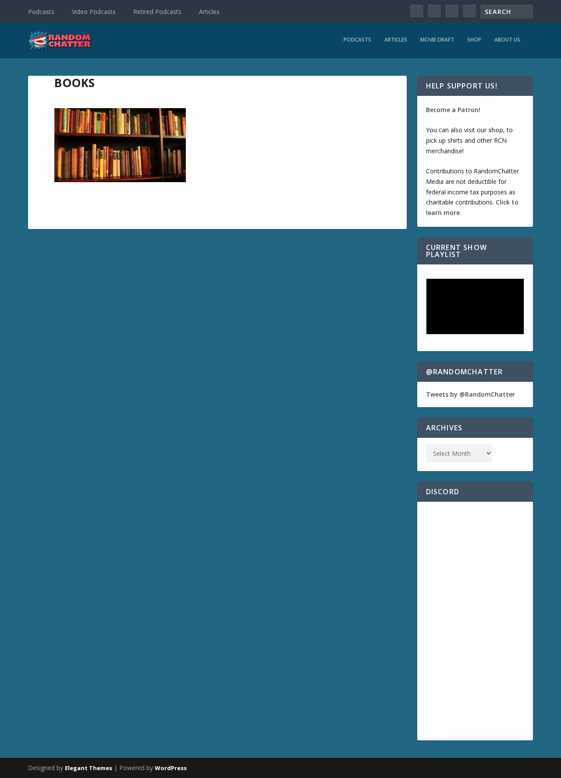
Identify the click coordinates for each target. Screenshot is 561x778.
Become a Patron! (453, 110)
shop (495, 130)
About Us (507, 39)
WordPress (171, 768)
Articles (209, 11)
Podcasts (41, 11)
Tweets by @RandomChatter (470, 394)
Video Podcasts (94, 11)
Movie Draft (437, 39)
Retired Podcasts (157, 11)
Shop (474, 39)
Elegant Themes (88, 768)
